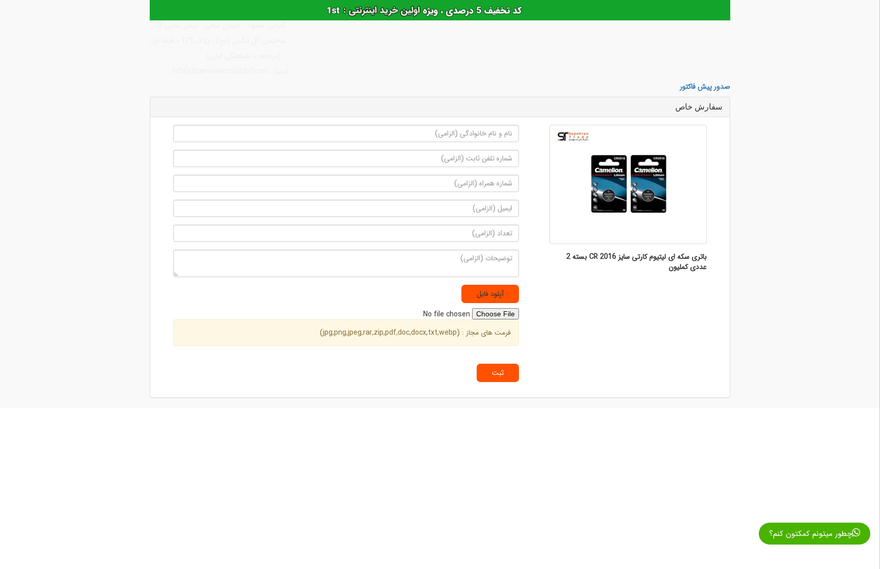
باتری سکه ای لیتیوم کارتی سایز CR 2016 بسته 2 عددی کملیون (636, 262)
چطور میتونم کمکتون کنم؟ (810, 534)
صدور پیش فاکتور (705, 86)
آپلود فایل (490, 294)
